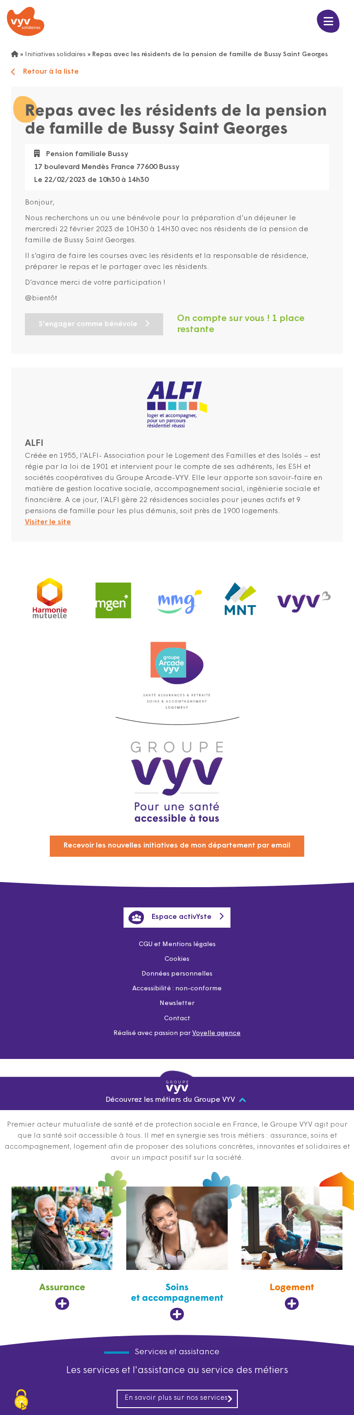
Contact (177, 1018)
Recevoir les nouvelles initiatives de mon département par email (177, 845)
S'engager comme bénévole (88, 324)
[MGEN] (113, 596)
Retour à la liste (51, 72)
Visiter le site (48, 522)
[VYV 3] (304, 596)
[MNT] (240, 596)
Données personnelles (177, 974)
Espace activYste (182, 917)
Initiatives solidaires (55, 54)
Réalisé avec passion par (177, 1033)
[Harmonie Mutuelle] (50, 596)
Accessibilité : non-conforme (177, 988)
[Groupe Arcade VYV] (177, 658)
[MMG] (177, 596)
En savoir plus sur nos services (176, 1398)
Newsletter (177, 1003)
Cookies (177, 959)
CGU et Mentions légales (177, 944)
